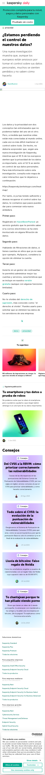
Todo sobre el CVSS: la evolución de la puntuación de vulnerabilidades (22, 517)
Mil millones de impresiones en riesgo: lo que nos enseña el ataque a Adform (19, 374)
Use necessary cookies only (22, 770)
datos (16, 331)
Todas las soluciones (10, 654)
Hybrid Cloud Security (10, 726)
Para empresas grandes (11, 705)
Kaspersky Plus (7, 647)
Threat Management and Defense (15, 718)
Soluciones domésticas (11, 637)
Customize (31, 765)
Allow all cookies (12, 765)
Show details (32, 760)
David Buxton (13, 84)
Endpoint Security (9, 722)
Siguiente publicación (13, 387)
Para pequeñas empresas (12, 660)
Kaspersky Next (8, 685)
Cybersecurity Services (10, 715)
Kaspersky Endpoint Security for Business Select (20, 692)
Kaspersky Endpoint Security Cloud (15, 669)
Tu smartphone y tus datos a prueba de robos (22, 393)
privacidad (9, 28)
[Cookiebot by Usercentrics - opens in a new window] (32, 734)
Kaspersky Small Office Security (13, 666)
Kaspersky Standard (9, 643)
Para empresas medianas (12, 679)
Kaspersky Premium (9, 651)
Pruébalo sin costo (22, 22)
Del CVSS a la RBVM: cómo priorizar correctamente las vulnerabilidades (22, 467)
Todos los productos (10, 673)
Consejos (23, 458)
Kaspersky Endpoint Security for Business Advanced (21, 696)
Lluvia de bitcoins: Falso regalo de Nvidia (22, 562)
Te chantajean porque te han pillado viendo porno (22, 599)
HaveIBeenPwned (26, 221)
